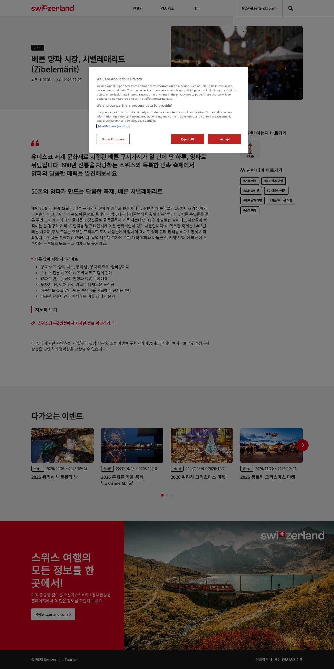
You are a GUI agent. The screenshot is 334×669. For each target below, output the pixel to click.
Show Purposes (113, 139)
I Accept (224, 139)
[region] (168, 110)
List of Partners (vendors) (113, 126)
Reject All (187, 139)
